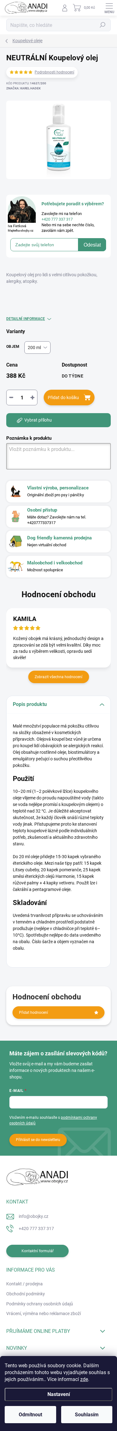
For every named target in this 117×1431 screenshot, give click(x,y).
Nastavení (58, 1394)
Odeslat (92, 245)
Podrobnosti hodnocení (54, 72)
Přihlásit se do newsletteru (38, 1140)
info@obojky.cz (33, 1216)
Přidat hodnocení (33, 1012)
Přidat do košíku (63, 397)
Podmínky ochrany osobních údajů (39, 1303)
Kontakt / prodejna (24, 1283)
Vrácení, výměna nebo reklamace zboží (43, 1313)
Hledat (102, 25)
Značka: (23, 88)
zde (84, 1379)
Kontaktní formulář (38, 1251)
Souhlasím (87, 1415)
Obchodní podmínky (25, 1293)
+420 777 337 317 (36, 1228)
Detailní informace (25, 319)
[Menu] (109, 8)
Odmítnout (30, 1415)
